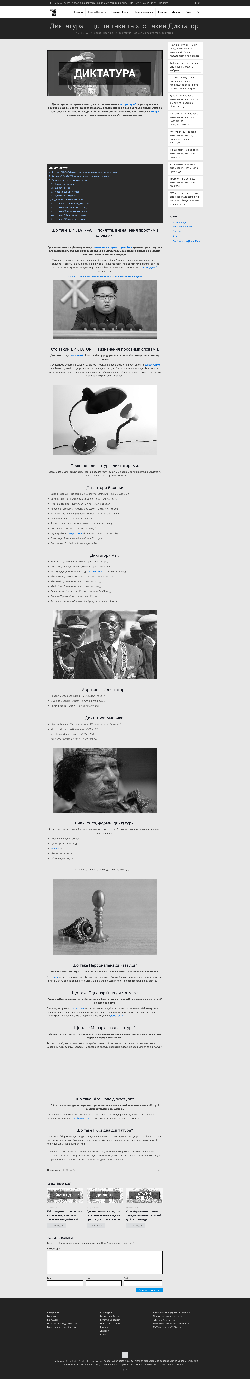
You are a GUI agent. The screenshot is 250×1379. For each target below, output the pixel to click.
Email (89, 1278)
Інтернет (105, 1327)
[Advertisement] (105, 137)
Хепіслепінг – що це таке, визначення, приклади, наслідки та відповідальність (184, 119)
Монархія (56, 848)
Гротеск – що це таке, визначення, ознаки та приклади (182, 182)
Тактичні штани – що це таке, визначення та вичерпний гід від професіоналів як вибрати (185, 50)
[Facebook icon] (195, 3)
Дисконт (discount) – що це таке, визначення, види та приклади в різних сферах (103, 1215)
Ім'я (50, 1278)
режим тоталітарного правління (112, 247)
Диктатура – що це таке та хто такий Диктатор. (146, 32)
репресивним (152, 364)
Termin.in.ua (82, 32)
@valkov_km (169, 1319)
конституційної (148, 267)
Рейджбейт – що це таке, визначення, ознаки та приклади (184, 153)
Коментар (53, 1248)
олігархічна (77, 1008)
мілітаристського (83, 1118)
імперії (155, 111)
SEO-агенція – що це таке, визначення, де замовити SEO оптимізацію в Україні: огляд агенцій (185, 198)
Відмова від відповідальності (182, 224)
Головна (177, 231)
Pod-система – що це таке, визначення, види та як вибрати (185, 66)
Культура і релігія (110, 1319)
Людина (104, 1330)
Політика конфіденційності (188, 241)
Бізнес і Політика (103, 32)
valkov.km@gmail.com (173, 1316)
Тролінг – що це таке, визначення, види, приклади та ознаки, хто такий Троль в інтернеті (184, 83)
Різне (103, 1334)
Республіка (95, 571)
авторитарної (128, 104)
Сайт (127, 1278)
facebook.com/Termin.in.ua (176, 1323)
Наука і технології (110, 1323)
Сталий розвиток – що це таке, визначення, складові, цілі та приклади (144, 1215)
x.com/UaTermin (173, 1327)
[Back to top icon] (125, 1355)
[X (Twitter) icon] (199, 3)
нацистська (75, 533)
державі (53, 977)
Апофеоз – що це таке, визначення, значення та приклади (184, 168)
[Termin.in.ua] (53, 12)
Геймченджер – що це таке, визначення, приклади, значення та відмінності (65, 1215)
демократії (116, 1015)
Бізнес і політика (109, 1316)
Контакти (178, 236)
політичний (76, 355)
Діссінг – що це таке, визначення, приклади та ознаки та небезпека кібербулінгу (184, 101)
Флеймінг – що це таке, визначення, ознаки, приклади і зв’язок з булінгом (183, 137)
